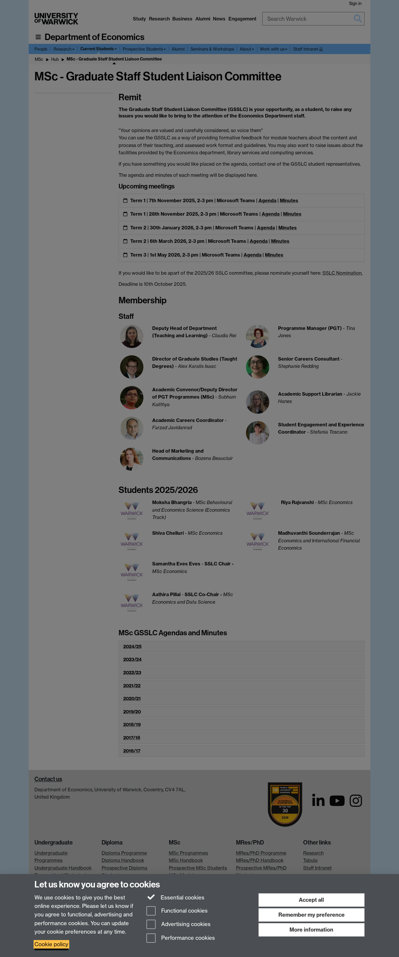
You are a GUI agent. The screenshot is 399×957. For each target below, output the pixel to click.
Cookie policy (51, 944)
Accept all (311, 900)
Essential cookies (181, 897)
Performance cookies (187, 938)
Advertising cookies (185, 924)
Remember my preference (311, 914)
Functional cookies (184, 910)
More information (311, 929)
